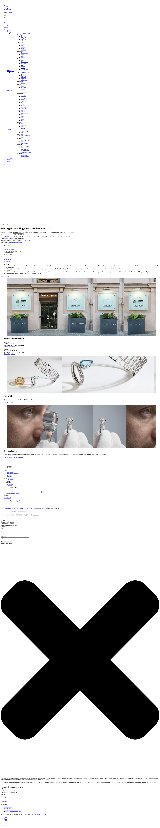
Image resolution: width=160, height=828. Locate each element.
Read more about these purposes (12, 811)
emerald (23, 54)
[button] (80, 660)
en (4, 5)
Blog (8, 481)
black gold (23, 36)
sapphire (23, 57)
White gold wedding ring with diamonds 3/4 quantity (14, 240)
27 (70, 236)
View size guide (5, 236)
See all (22, 132)
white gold (23, 39)
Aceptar (3, 814)
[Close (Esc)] (6, 825)
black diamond (24, 53)
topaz (22, 120)
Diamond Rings (11, 90)
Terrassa (9, 485)
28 (72, 236)
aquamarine (24, 111)
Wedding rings (11, 71)
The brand (10, 158)
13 (32, 236)
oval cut (23, 45)
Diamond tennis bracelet (27, 152)
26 (67, 236)
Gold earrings (24, 143)
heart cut (23, 44)
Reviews (9, 476)
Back (8, 30)
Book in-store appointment (15, 242)
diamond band (24, 62)
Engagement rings (12, 32)
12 (30, 236)
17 (43, 236)
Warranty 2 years (11, 464)
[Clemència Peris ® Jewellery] (9, 12)
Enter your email (8, 491)
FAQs (8, 475)
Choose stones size (7, 238)
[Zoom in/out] (1, 825)
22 (56, 236)
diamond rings (25, 92)
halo (22, 65)
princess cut (24, 48)
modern (23, 66)
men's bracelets (25, 156)
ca (7, 6)
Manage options (8, 807)
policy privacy (16, 493)
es (7, 8)
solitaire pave (24, 69)
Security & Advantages (13, 473)
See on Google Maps (9, 346)
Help (8, 159)
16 (40, 236)
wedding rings (25, 72)
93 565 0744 (7, 260)
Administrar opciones (17, 814)
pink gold (23, 38)
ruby (22, 56)
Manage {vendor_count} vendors (13, 810)
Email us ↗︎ (7, 261)
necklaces (27, 135)
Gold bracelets (24, 149)
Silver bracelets (25, 150)
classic (22, 60)
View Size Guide (8, 402)
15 (38, 236)
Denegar (9, 814)
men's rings (24, 155)
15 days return (11, 463)
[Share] (4, 825)
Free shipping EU (12, 460)
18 (46, 236)
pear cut (23, 47)
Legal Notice (7, 508)
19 (48, 236)
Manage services (8, 808)
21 (54, 236)
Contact (9, 161)
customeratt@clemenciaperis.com (13, 501)
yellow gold (24, 41)
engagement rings (25, 33)
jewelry (26, 131)
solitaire (23, 68)
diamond (23, 83)
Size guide (10, 472)
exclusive (23, 63)
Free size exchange (12, 461)
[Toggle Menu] (4, 29)
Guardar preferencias (29, 814)
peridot (22, 116)
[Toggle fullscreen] (3, 825)
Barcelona (10, 484)
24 (62, 236)
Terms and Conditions (34, 508)
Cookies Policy (24, 508)
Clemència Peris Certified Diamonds (13, 457)
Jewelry (9, 129)
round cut (23, 50)
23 (59, 236)
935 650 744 (7, 9)
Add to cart (4, 242)
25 (64, 236)
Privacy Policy (15, 508)
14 (35, 236)
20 (51, 236)
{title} (5, 817)
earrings (26, 140)
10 (24, 236)
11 (27, 236)
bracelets (26, 146)
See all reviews (5, 276)
